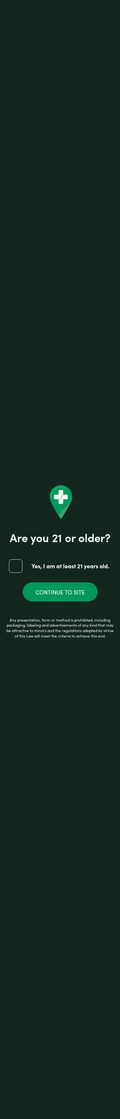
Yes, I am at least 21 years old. (70, 566)
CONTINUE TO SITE (60, 592)
